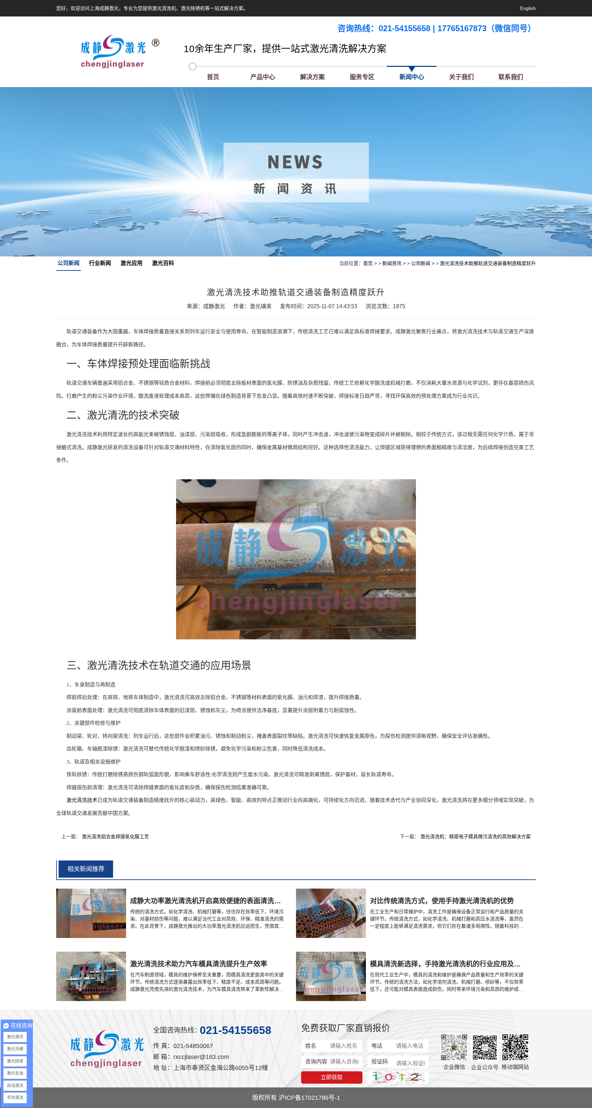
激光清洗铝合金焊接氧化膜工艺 (115, 836)
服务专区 (362, 77)
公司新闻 (68, 263)
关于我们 (461, 77)
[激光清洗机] (120, 52)
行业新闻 (100, 263)
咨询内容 (316, 1061)
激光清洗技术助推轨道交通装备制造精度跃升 (488, 263)
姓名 (310, 1046)
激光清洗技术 (81, 800)
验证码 (379, 1061)
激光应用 (132, 263)
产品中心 (262, 77)
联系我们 (510, 77)
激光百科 (163, 263)
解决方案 (312, 77)
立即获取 (332, 1077)
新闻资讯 (392, 263)
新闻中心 (411, 77)
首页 (213, 77)
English (528, 8)
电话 (376, 1046)
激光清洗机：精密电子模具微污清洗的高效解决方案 (475, 836)
